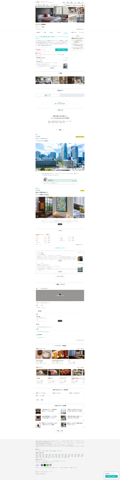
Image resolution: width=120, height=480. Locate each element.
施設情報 (39, 311)
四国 (59, 457)
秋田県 (46, 454)
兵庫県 (82, 455)
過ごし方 (59, 32)
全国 (43, 457)
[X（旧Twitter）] (45, 465)
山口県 (62, 456)
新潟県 (46, 455)
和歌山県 (79, 455)
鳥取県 (53, 456)
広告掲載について (66, 467)
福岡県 (66, 456)
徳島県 (40, 456)
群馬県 (62, 454)
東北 (54, 457)
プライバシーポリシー (51, 462)
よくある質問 (61, 467)
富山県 (53, 455)
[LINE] (47, 465)
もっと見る (66, 57)
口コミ (66, 32)
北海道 (37, 454)
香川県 (37, 456)
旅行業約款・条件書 (44, 462)
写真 (45, 32)
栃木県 (59, 454)
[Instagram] (50, 465)
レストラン (82, 32)
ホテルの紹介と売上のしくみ (80, 29)
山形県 (53, 454)
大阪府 (72, 455)
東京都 (75, 454)
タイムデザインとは (38, 462)
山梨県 (82, 454)
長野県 (50, 455)
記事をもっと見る (60, 430)
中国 (62, 457)
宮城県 (50, 454)
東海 (56, 457)
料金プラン (52, 32)
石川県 (56, 455)
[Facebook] (42, 465)
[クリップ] (58, 413)
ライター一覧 (42, 467)
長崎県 (75, 456)
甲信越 (65, 457)
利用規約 (49, 467)
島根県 (56, 456)
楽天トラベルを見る (61, 49)
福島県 (56, 454)
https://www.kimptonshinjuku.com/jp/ (43, 331)
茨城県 (66, 454)
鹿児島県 (37, 457)
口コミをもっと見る (60, 276)
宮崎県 (82, 456)
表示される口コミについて (79, 244)
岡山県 (50, 456)
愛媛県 (46, 456)
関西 (48, 457)
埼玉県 (72, 454)
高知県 (43, 456)
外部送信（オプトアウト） (55, 467)
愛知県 (40, 455)
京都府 (69, 455)
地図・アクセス (74, 32)
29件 (45, 27)
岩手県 (43, 454)
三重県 (62, 455)
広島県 (59, 456)
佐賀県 (69, 456)
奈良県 (75, 455)
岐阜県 (43, 455)
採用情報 (71, 467)
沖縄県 (41, 457)
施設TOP (38, 32)
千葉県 (69, 454)
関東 (46, 457)
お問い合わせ (75, 467)
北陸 (67, 457)
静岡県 (37, 455)
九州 (51, 457)
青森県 (40, 454)
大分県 (72, 456)
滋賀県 (66, 455)
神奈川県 (79, 454)
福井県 (59, 455)
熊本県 (78, 456)
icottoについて (37, 467)
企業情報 (46, 467)
